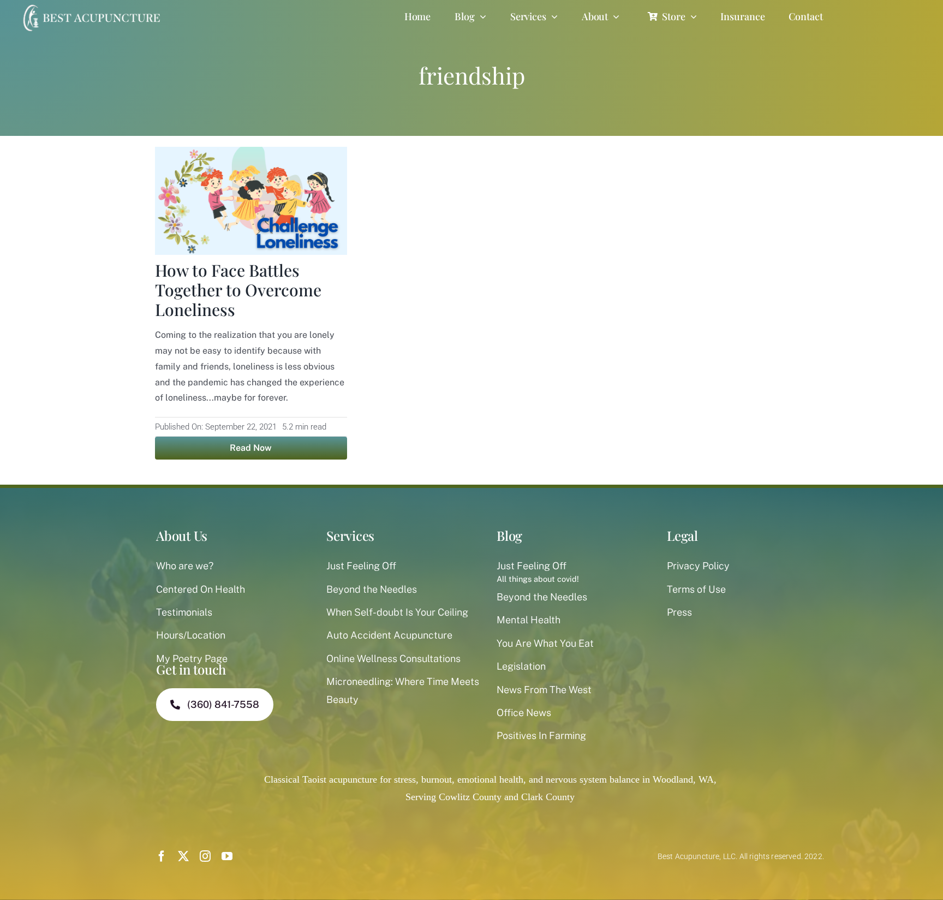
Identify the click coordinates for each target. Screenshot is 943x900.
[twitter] (183, 856)
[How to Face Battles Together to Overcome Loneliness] (251, 155)
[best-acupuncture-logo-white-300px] (90, 5)
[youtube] (227, 856)
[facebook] (161, 856)
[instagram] (205, 856)
